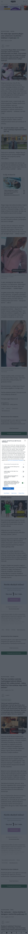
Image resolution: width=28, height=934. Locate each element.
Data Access (14, 493)
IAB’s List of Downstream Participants (15, 460)
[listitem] (14, 464)
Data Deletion (6, 493)
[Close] (25, 441)
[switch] (23, 467)
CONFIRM (8, 488)
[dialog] (14, 467)
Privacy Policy (21, 493)
